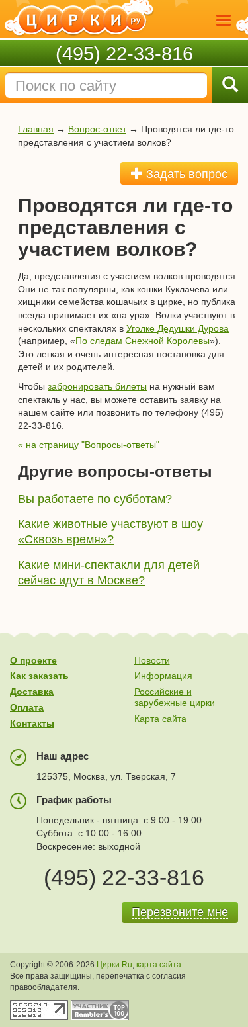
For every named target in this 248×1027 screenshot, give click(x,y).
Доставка (32, 691)
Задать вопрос (185, 174)
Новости (152, 660)
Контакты (32, 723)
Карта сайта (160, 718)
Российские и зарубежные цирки (174, 697)
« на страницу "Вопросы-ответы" (88, 444)
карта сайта (158, 964)
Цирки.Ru (114, 964)
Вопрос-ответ (97, 129)
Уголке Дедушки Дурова (177, 328)
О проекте (33, 660)
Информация (163, 675)
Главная (36, 129)
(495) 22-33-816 (124, 53)
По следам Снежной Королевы (142, 340)
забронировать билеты (97, 386)
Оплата (27, 707)
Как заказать (39, 675)
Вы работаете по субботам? (95, 499)
